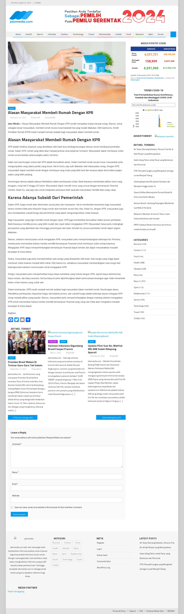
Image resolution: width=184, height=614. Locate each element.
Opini (150, 34)
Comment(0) (50, 117)
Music (136, 274)
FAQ (141, 611)
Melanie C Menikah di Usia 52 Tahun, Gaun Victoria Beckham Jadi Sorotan (152, 216)
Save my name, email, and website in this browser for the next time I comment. (48, 507)
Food (128, 34)
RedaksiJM (35, 117)
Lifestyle (52, 34)
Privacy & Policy (119, 611)
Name (15, 472)
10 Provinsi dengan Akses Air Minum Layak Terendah (25, 417)
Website (15, 495)
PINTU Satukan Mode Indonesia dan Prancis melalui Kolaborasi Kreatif (152, 227)
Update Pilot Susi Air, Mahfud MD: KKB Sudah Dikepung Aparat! (105, 349)
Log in (99, 548)
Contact (38, 2)
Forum (161, 34)
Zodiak (118, 34)
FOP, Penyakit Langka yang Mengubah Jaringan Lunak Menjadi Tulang (154, 173)
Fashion (64, 34)
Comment (17, 443)
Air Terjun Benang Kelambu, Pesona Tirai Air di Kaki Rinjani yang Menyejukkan (153, 151)
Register (100, 542)
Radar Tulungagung (16, 591)
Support (132, 611)
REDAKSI (171, 611)
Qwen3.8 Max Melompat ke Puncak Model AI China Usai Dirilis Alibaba (153, 194)
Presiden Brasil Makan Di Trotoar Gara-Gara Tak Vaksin (25, 363)
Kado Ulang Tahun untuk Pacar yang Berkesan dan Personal (153, 162)
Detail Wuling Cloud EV (111, 417)
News (18, 34)
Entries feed (102, 555)
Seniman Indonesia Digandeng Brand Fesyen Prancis (65, 347)
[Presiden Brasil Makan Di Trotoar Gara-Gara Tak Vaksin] (27, 342)
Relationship (105, 34)
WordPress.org (103, 567)
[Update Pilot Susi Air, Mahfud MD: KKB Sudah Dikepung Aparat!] (107, 334)
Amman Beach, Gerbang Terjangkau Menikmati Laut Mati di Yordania (154, 205)
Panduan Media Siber (155, 611)
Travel (91, 34)
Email (15, 483)
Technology (78, 34)
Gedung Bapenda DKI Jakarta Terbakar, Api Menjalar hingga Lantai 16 (152, 184)
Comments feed (104, 561)
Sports (40, 34)
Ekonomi (139, 34)
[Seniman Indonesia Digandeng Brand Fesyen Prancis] (67, 334)
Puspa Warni (36, 369)
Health (29, 34)
